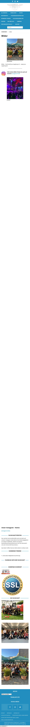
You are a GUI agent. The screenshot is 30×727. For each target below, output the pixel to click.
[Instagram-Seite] (5, 531)
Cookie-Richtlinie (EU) (5, 715)
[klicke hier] (16, 540)
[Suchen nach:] (15, 27)
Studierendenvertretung (17, 15)
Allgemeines (4, 12)
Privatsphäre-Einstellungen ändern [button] (20, 715)
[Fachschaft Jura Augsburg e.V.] (15, 10)
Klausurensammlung (18, 18)
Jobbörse (19, 21)
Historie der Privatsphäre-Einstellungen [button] (10, 717)
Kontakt (17, 24)
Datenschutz (16, 713)
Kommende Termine (6, 18)
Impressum (9, 713)
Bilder (21, 12)
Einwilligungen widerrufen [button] (7, 719)
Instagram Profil (16, 73)
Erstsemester (4, 15)
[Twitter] (17, 1)
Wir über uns (10, 21)
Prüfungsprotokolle (6, 24)
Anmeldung (13, 12)
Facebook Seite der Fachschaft (15, 560)
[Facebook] (12, 1)
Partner (3, 21)
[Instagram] (15, 1)
